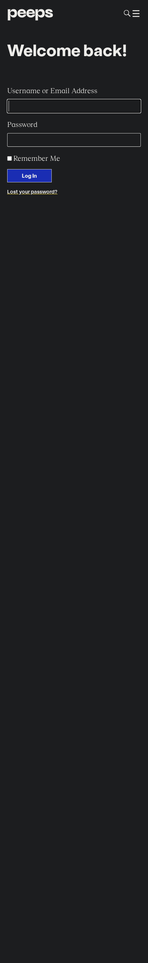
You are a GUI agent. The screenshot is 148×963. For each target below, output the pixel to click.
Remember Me (36, 158)
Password (22, 124)
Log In (29, 175)
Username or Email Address (52, 90)
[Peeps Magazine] (30, 13)
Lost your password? (32, 191)
